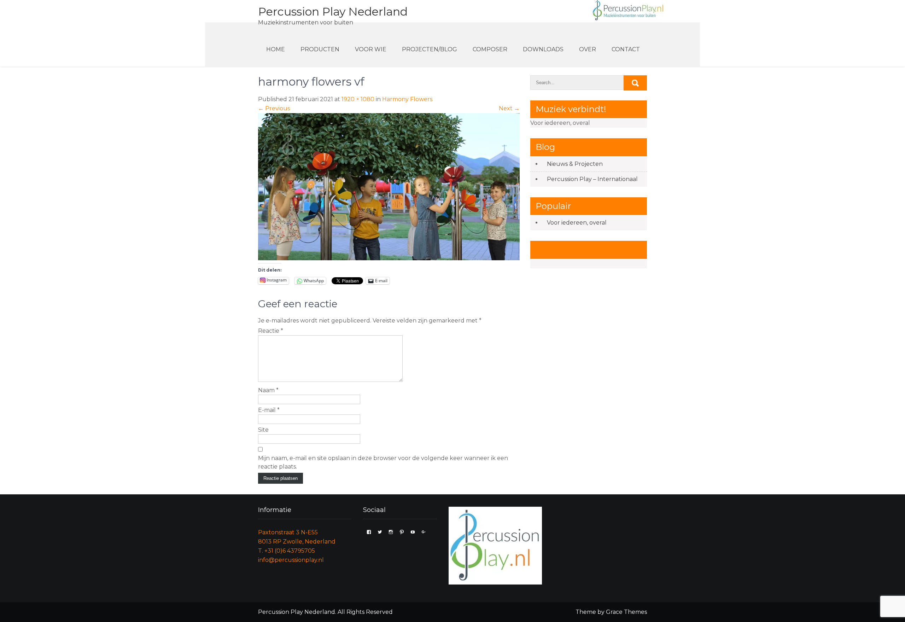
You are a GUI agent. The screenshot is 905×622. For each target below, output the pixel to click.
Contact (626, 49)
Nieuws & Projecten (575, 164)
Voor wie (370, 49)
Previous (274, 108)
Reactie (270, 330)
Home (275, 49)
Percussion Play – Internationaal (592, 179)
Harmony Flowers (407, 99)
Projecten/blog (429, 49)
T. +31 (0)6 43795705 (286, 550)
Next (509, 108)
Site (263, 429)
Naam (268, 390)
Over (587, 49)
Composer (490, 49)
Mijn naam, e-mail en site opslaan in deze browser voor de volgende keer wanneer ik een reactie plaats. (383, 462)
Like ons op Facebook (581, 249)
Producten (319, 49)
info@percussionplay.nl (291, 560)
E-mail (269, 410)
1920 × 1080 (357, 99)
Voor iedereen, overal (577, 222)
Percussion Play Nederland (333, 11)
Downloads (543, 49)
